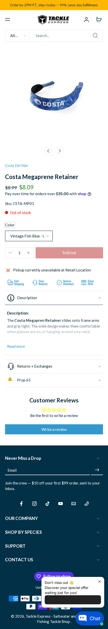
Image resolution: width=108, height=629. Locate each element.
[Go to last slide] (48, 151)
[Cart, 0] (97, 19)
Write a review (54, 429)
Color (10, 225)
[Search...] (95, 35)
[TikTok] (47, 503)
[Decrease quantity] (10, 253)
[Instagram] (34, 503)
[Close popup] (99, 581)
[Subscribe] (97, 470)
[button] (7, 19)
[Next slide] (60, 151)
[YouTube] (60, 503)
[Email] (73, 503)
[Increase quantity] (28, 253)
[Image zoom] (54, 95)
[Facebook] (21, 503)
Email (12, 470)
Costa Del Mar (16, 165)
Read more (16, 346)
